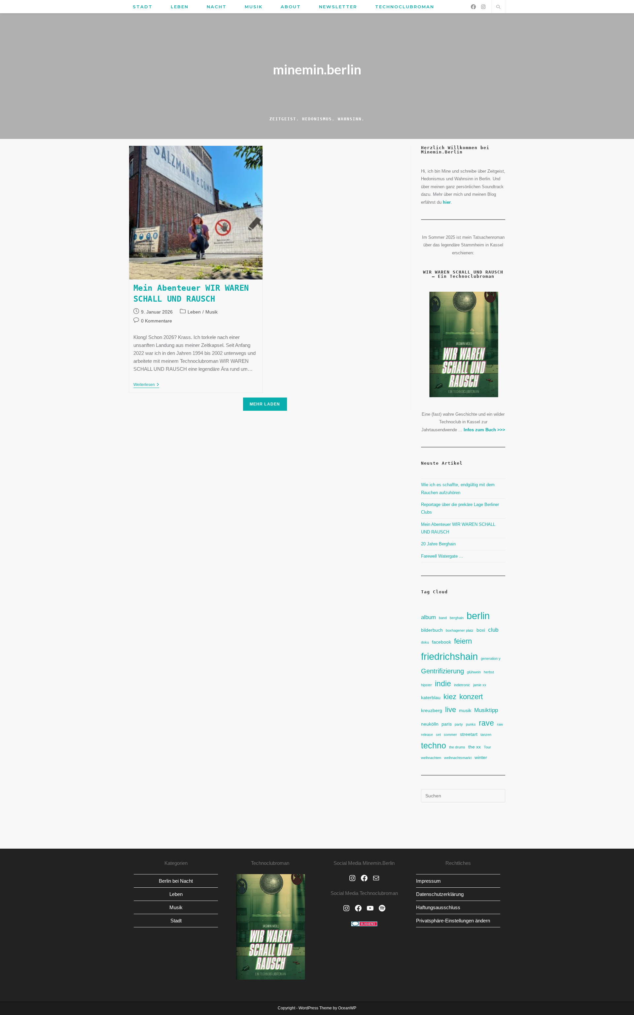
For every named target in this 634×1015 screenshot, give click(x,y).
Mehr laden (265, 404)
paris (446, 724)
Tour (487, 747)
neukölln (430, 724)
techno (433, 745)
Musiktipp (486, 710)
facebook (441, 642)
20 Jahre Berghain (438, 543)
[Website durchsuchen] (498, 7)
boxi (480, 630)
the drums (457, 747)
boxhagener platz (460, 630)
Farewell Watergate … (442, 556)
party (459, 724)
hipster (426, 685)
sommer (450, 735)
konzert (471, 697)
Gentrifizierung (442, 671)
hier (447, 202)
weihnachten (431, 758)
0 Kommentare (156, 320)
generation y (491, 658)
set (438, 735)
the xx (474, 746)
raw (500, 724)
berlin (478, 615)
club (493, 629)
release (427, 735)
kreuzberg (431, 710)
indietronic (462, 685)
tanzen (485, 735)
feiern (463, 641)
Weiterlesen (146, 385)
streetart (468, 734)
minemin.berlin (317, 69)
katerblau (430, 697)
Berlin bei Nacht (176, 881)
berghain (457, 618)
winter (481, 757)
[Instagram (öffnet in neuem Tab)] (483, 6)
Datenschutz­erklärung (440, 894)
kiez (449, 697)
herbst (489, 672)
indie (443, 683)
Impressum (428, 881)
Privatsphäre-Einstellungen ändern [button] (453, 920)
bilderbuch (432, 630)
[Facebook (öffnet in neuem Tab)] (473, 6)
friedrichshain (449, 656)
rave (486, 723)
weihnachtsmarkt (458, 758)
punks (471, 724)
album (428, 617)
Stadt (176, 920)
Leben (194, 312)
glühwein (474, 672)
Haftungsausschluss (438, 907)
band (443, 618)
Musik (211, 312)
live (450, 709)
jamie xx (479, 685)
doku (425, 642)
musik (465, 710)
